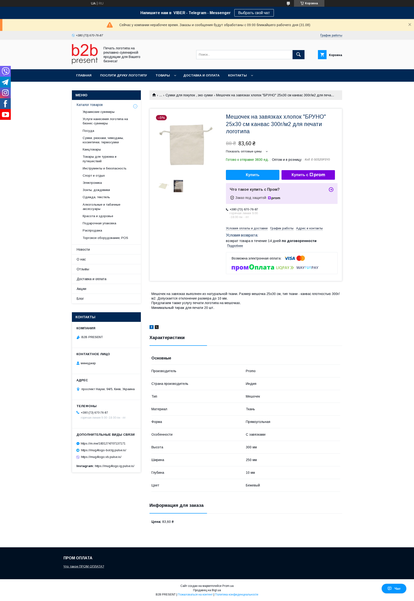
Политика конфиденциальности (236, 594)
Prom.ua (228, 586)
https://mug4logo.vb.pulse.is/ (101, 457)
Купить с (300, 175)
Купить (252, 175)
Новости (83, 249)
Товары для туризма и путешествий (99, 159)
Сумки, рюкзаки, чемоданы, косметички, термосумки (103, 140)
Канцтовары (92, 149)
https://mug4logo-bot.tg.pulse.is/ (103, 450)
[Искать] (299, 54)
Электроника (92, 183)
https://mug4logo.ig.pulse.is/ (114, 466)
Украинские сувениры (99, 112)
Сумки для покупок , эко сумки (189, 95)
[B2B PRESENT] (85, 63)
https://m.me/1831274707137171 (103, 443)
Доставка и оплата (201, 75)
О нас (81, 259)
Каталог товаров (90, 105)
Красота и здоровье (98, 216)
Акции (81, 289)
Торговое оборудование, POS (105, 238)
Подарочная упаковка (99, 223)
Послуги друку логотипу (123, 75)
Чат (398, 588)
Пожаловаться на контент (195, 594)
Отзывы (83, 269)
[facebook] (152, 328)
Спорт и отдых (94, 175)
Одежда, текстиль (96, 197)
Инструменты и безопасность (104, 168)
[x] (157, 328)
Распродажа (92, 230)
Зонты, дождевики (96, 190)
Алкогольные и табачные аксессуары (101, 207)
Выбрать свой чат (254, 13)
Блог (80, 298)
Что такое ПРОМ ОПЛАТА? (83, 566)
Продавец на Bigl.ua (207, 590)
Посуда (88, 131)
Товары (162, 75)
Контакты (237, 75)
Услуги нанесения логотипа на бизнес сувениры (105, 121)
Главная (84, 75)
